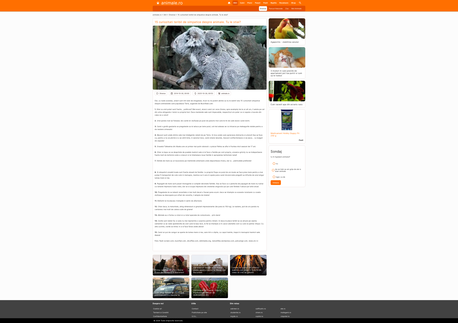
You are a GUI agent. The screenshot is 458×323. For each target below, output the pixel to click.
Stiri (235, 3)
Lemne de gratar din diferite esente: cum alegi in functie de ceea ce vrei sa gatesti (246, 270)
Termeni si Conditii (161, 312)
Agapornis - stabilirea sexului (285, 42)
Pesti (265, 3)
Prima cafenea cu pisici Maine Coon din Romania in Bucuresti (169, 271)
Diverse (263, 9)
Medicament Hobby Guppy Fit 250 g (285, 134)
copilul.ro (259, 316)
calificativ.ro (261, 309)
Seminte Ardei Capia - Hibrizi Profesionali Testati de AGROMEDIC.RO (207, 292)
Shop (293, 3)
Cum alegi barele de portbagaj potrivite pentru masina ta (169, 293)
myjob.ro (234, 316)
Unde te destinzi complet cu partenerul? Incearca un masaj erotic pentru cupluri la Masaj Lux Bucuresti (209, 269)
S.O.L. (194, 316)
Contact (195, 309)
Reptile (274, 3)
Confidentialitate (160, 316)
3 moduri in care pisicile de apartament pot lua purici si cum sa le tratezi (286, 73)
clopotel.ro (285, 316)
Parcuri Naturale (276, 9)
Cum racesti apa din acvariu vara (286, 104)
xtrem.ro (259, 312)
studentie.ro (235, 312)
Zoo (287, 9)
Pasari (257, 3)
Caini (242, 3)
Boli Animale (296, 9)
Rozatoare (283, 3)
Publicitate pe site (199, 312)
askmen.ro (234, 309)
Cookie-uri (157, 309)
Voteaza (276, 183)
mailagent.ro (286, 312)
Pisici (249, 3)
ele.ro (283, 309)
